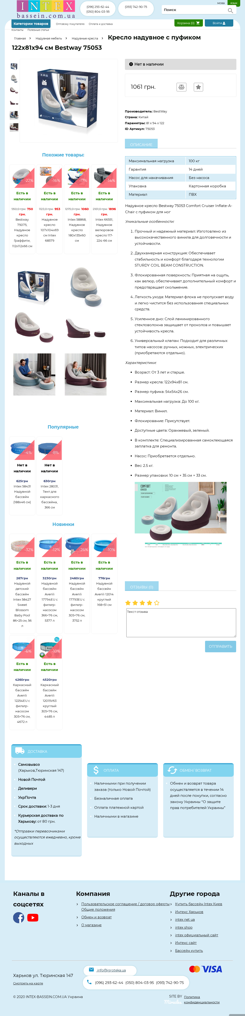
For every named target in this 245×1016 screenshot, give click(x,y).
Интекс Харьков (189, 912)
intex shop (183, 927)
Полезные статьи (38, 30)
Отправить (220, 646)
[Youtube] (33, 922)
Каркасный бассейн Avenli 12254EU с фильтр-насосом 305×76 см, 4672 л (22, 703)
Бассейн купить (189, 951)
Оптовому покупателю (70, 24)
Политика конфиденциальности (202, 999)
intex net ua (185, 919)
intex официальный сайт (196, 935)
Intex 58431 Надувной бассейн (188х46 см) (22, 494)
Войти (218, 23)
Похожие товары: (63, 155)
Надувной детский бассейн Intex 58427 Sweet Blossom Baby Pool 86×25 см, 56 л (22, 604)
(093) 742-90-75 (136, 7)
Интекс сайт (186, 943)
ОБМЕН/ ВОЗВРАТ (196, 770)
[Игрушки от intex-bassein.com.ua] (45, 18)
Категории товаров (31, 24)
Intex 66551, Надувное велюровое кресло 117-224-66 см (104, 230)
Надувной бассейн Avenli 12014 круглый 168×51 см (104, 593)
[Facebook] (19, 922)
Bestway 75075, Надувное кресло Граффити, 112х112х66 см (22, 233)
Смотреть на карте (28, 983)
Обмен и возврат (96, 917)
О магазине (91, 925)
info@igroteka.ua (111, 970)
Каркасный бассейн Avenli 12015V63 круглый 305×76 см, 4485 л (49, 701)
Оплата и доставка (101, 24)
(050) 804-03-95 (98, 11)
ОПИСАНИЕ (141, 144)
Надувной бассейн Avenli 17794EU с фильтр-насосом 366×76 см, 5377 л (49, 601)
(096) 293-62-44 (98, 7)
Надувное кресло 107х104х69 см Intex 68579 (50, 230)
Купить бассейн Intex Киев (198, 904)
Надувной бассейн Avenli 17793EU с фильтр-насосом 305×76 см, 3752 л (77, 601)
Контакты (17, 30)
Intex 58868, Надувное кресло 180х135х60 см (77, 230)
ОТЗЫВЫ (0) (141, 587)
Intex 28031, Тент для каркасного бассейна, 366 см (49, 496)
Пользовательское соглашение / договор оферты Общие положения (125, 906)
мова (221, 3)
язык (233, 3)
